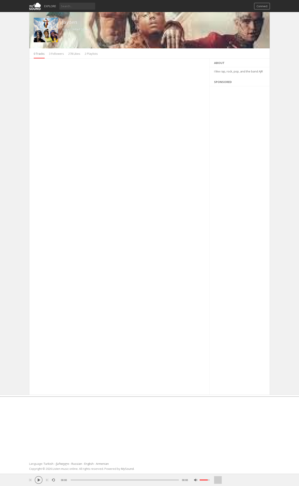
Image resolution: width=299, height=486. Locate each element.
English (89, 464)
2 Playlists (91, 54)
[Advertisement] (240, 239)
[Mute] (195, 480)
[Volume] (205, 480)
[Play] (38, 480)
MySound (127, 469)
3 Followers (56, 54)
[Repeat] (53, 480)
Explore (50, 6)
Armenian (102, 464)
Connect (262, 6)
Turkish (48, 464)
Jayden (69, 22)
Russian (76, 464)
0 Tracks (39, 54)
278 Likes (74, 54)
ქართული (62, 464)
